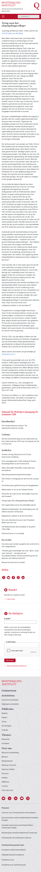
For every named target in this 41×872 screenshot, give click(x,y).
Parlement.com (8, 354)
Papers (4, 717)
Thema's (6, 735)
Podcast (5, 730)
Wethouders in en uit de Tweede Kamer (17, 489)
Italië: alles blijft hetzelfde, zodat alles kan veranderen (18, 469)
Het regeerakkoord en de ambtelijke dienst (19, 505)
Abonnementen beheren (16, 666)
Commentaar (9, 690)
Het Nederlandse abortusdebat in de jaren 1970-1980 (18, 528)
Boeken (5, 713)
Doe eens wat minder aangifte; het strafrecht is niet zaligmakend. (20, 545)
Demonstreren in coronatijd (13, 533)
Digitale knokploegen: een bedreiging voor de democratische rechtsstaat (20, 510)
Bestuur (5, 757)
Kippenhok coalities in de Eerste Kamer (17, 516)
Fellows (5, 777)
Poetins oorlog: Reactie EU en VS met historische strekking (16, 455)
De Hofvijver (6, 726)
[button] (5, 798)
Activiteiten (8, 695)
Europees (5, 743)
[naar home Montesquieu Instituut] (11, 4)
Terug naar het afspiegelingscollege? (18, 500)
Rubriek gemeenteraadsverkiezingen (16, 474)
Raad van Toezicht (9, 765)
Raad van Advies (8, 769)
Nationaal (5, 739)
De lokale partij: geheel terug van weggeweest (20, 485)
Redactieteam (7, 761)
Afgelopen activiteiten (10, 704)
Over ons (7, 748)
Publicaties (8, 709)
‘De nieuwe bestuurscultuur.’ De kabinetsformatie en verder (14, 426)
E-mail (7, 618)
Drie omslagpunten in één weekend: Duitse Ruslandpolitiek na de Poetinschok (19, 462)
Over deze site (7, 790)
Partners (5, 773)
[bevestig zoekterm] (19, 16)
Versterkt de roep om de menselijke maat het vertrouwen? (20, 495)
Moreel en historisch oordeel (13, 562)
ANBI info (5, 782)
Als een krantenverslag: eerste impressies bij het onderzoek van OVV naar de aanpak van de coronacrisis (20, 441)
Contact (5, 786)
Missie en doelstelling (10, 752)
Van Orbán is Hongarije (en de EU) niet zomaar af (20, 480)
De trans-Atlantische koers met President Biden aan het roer (18, 521)
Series (4, 721)
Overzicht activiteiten (10, 700)
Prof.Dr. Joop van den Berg (12, 33)
